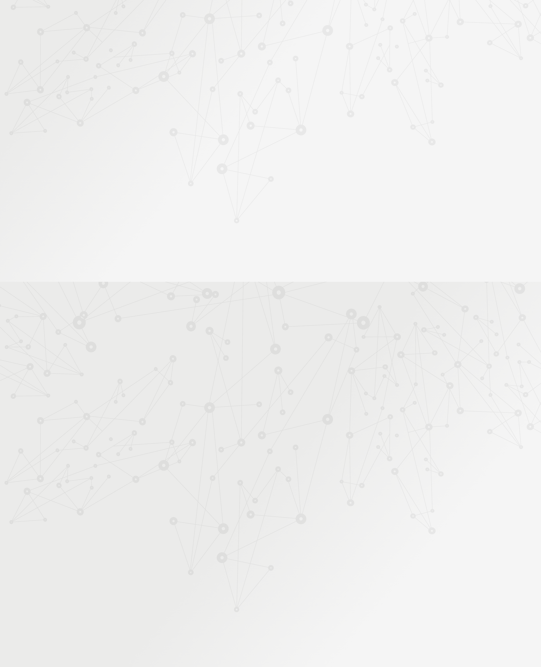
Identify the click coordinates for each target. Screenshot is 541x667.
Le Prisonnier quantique (428, 65)
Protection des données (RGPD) (204, 606)
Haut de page (515, 577)
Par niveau (154, 107)
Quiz (150, 144)
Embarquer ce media (372, 280)
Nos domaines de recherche (211, 12)
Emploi (332, 12)
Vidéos (152, 135)
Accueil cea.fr (381, 66)
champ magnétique (281, 354)
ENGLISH (395, 12)
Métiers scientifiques (336, 74)
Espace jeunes (328, 66)
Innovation (253, 12)
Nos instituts (280, 12)
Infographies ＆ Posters (166, 203)
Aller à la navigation (356, 28)
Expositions (156, 212)
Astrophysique (232, 97)
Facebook (348, 606)
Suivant (391, 570)
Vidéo (211, 97)
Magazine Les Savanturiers (169, 194)
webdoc (256, 354)
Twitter (354, 606)
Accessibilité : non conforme (265, 606)
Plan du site (306, 606)
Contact (354, 66)
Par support (237, 86)
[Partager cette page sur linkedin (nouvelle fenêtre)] (313, 144)
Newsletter (378, 74)
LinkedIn (373, 606)
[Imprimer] (216, 129)
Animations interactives (166, 126)
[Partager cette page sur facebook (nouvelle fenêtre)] (299, 132)
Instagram (360, 606)
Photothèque (297, 66)
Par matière (155, 98)
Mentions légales (153, 606)
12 (346, 570)
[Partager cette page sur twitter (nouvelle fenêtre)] (242, 144)
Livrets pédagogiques (164, 185)
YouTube (367, 606)
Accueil (168, 86)
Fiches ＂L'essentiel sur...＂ (170, 176)
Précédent (221, 570)
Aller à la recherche (388, 28)
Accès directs (357, 12)
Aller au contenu (326, 28)
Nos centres (309, 12)
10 (326, 570)
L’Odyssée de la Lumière (303, 335)
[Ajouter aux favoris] (244, 129)
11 (336, 570)
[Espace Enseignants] (194, 50)
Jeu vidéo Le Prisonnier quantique (166, 165)
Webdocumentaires (162, 153)
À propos (169, 12)
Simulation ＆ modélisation (283, 97)
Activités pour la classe (281, 74)
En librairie (155, 221)
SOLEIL (241, 354)
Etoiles (252, 97)
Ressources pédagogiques (220, 74)
